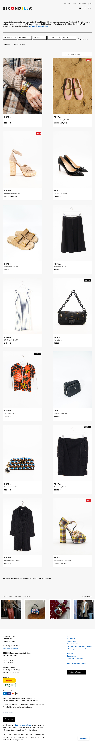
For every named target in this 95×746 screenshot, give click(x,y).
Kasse (74, 4)
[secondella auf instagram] (85, 8)
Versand (70, 653)
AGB (68, 636)
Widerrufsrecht (72, 644)
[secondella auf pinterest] (91, 8)
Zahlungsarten (72, 656)
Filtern (7, 44)
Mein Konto (67, 4)
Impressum (71, 639)
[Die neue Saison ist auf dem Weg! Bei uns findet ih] (84, 609)
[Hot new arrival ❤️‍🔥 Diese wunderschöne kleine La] (60, 609)
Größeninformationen (74, 668)
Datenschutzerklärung (23, 725)
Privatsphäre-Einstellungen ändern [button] (79, 646)
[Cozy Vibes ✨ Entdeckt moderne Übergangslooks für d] (11, 609)
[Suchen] (83, 8)
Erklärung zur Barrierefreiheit (77, 649)
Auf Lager (84, 39)
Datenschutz (71, 641)
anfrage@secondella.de (39, 26)
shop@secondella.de (10, 648)
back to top (83, 738)
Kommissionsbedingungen (76, 663)
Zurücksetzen (19, 44)
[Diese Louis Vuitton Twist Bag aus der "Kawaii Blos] (35, 609)
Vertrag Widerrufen (76, 672)
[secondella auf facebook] (88, 8)
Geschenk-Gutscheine (75, 658)
